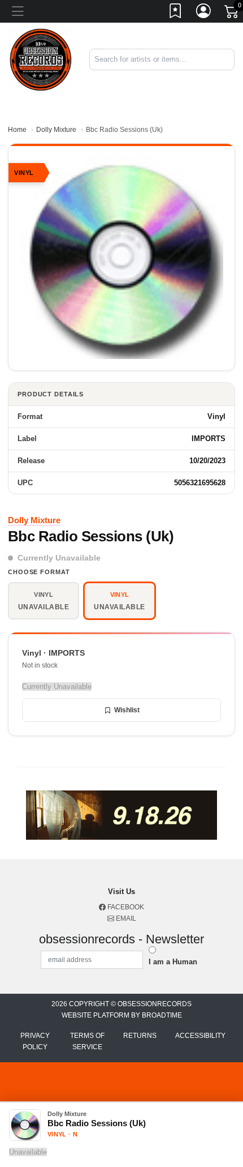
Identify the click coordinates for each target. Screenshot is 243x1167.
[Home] (40, 59)
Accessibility (200, 1036)
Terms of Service (87, 1041)
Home (17, 130)
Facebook (125, 907)
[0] (232, 13)
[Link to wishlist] (176, 13)
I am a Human (173, 961)
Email (125, 918)
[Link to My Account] (204, 13)
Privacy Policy (35, 1041)
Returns (140, 1036)
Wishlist (127, 710)
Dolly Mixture (56, 130)
